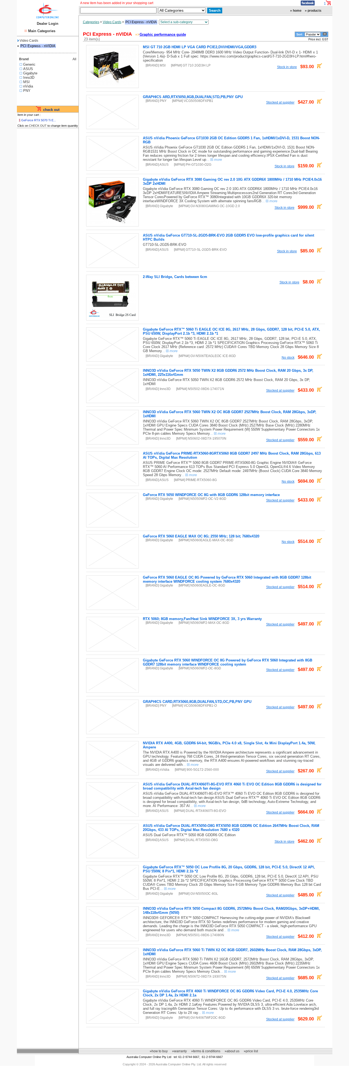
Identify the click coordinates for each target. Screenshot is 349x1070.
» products (313, 11)
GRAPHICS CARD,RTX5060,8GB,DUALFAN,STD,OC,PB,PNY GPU (197, 702)
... (214, 160)
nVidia (28, 86)
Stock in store (287, 67)
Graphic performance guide (163, 34)
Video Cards (29, 41)
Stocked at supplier (280, 102)
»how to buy (159, 1051)
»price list (251, 1051)
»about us (232, 1051)
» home (296, 11)
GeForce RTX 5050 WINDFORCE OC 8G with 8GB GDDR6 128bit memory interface (211, 495)
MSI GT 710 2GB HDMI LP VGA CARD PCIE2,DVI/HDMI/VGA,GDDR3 (199, 47)
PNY (27, 91)
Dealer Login (47, 24)
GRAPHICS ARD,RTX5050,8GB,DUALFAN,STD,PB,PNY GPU (193, 97)
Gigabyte (30, 73)
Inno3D (28, 77)
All (74, 59)
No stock (288, 357)
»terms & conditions (205, 1051)
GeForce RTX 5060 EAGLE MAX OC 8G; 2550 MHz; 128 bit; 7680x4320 (201, 536)
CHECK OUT (38, 125)
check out (51, 110)
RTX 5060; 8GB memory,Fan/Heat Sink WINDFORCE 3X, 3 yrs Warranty (202, 619)
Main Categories (41, 31)
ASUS (28, 69)
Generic (29, 64)
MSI (26, 82)
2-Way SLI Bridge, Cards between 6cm (175, 277)
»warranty (179, 1051)
